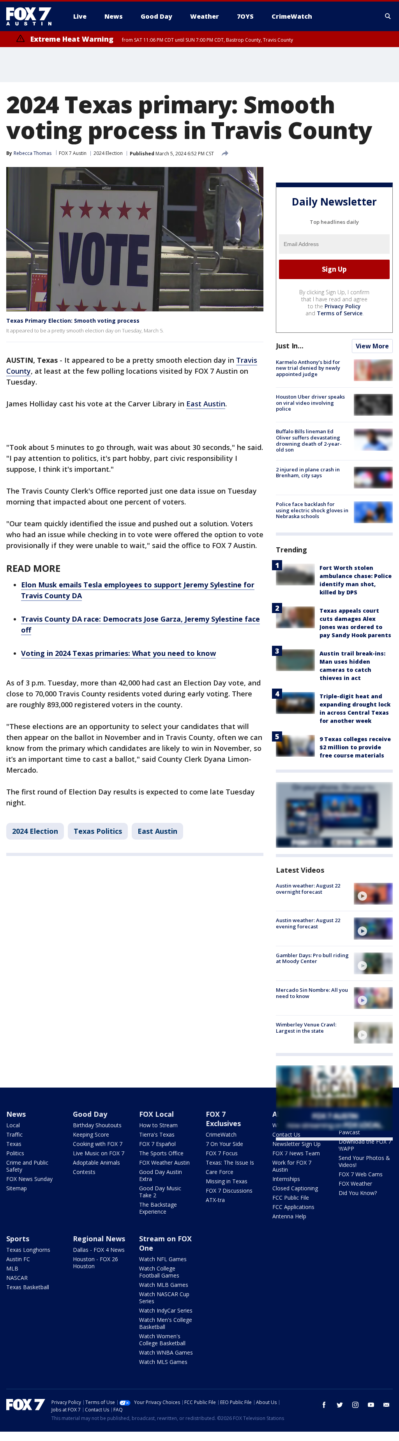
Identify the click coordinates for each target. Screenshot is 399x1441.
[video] (373, 894)
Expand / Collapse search (388, 16)
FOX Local (156, 1114)
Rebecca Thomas (32, 153)
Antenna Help (289, 1216)
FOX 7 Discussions (229, 1190)
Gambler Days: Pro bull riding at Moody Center (312, 958)
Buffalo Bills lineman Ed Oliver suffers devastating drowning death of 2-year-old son (309, 440)
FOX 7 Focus (222, 1153)
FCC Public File (290, 1197)
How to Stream (158, 1125)
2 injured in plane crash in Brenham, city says (308, 472)
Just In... (290, 345)
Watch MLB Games (163, 1284)
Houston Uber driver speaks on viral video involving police (310, 402)
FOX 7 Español (157, 1144)
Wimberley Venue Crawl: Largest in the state (306, 1027)
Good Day (90, 1114)
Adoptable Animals (96, 1162)
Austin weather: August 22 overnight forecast (308, 888)
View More (372, 346)
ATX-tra (215, 1200)
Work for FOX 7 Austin (291, 1166)
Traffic (14, 1134)
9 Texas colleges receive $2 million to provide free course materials (355, 747)
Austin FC (18, 1259)
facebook (324, 1405)
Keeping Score (91, 1134)
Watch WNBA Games (166, 1352)
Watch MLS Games (163, 1361)
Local (13, 1125)
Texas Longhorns (28, 1249)
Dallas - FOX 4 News (99, 1249)
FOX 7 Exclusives (223, 1118)
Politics (15, 1153)
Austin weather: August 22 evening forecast (308, 923)
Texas (13, 1144)
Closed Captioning (295, 1188)
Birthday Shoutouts (97, 1125)
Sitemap (16, 1188)
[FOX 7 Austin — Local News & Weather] (32, 16)
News (16, 1114)
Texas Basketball (27, 1287)
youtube (371, 1405)
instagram (355, 1405)
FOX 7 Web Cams (361, 1174)
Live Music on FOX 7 (98, 1153)
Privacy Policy (343, 306)
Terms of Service (339, 313)
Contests (84, 1172)
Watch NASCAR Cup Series (164, 1297)
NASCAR (17, 1277)
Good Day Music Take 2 (160, 1191)
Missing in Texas (226, 1181)
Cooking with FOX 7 (97, 1144)
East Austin (205, 403)
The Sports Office (161, 1153)
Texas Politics (98, 831)
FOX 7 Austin (73, 153)
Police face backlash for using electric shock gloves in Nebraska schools (312, 510)
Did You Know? (358, 1193)
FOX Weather (355, 1183)
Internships (286, 1179)
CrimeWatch (221, 1134)
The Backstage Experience (158, 1208)
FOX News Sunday (29, 1179)
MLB (12, 1268)
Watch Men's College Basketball (165, 1323)
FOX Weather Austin (164, 1162)
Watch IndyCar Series (165, 1310)
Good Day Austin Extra (160, 1175)
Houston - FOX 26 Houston (95, 1262)
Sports (17, 1238)
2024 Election (108, 153)
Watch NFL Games (163, 1259)
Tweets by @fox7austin (310, 1150)
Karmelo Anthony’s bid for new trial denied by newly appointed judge (308, 368)
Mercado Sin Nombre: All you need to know (312, 993)
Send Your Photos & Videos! (364, 1161)
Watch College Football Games (159, 1272)
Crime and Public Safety (27, 1166)
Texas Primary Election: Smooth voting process (72, 320)
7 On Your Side (224, 1144)
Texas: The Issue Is (230, 1162)
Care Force (219, 1172)
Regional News (99, 1238)
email (386, 1405)
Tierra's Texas (157, 1134)
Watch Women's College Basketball (162, 1339)
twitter (340, 1405)
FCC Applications (293, 1207)
